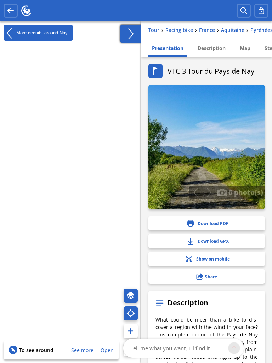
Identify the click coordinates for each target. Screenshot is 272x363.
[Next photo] (208, 192)
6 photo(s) (245, 192)
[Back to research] (11, 11)
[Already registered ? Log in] (261, 11)
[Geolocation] (131, 313)
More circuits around (41, 32)
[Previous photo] (195, 192)
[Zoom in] (131, 331)
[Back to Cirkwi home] (26, 10)
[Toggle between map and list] (130, 34)
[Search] (244, 11)
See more (82, 350)
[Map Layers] (131, 296)
